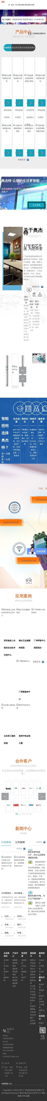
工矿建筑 (41, 1006)
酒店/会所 (41, 1011)
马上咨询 (36, 205)
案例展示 (22, 9)
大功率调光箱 (39, 19)
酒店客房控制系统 (14, 971)
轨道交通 (41, 985)
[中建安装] (15, 788)
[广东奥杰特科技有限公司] (4, 1)
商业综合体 (41, 997)
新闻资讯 (26, 9)
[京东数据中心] (15, 805)
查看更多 (22, 160)
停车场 (41, 1002)
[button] (7, 15)
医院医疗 (41, 991)
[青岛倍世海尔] (23, 805)
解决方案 (29, 9)
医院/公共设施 (33, 961)
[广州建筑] (38, 788)
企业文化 (6, 967)
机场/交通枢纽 (33, 1007)
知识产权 (23, 978)
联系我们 (32, 9)
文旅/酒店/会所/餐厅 (33, 1015)
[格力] (8, 805)
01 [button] (45, 14)
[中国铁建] (23, 788)
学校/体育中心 (33, 967)
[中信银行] (38, 805)
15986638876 (39, 33)
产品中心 (16, 9)
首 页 (9, 9)
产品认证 (23, 967)
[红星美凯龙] (31, 805)
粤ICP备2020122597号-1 (30, 1093)
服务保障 (6, 978)
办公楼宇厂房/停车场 (33, 989)
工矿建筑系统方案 (28, 561)
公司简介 (6, 961)
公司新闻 (20, 842)
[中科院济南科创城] (8, 788)
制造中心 (6, 973)
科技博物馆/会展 (33, 980)
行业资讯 (6, 842)
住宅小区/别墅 (33, 1022)
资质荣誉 (19, 9)
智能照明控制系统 (14, 963)
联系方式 (41, 1024)
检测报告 (23, 973)
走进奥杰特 (12, 14)
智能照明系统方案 (11, 523)
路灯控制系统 (14, 978)
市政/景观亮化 (33, 973)
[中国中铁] (31, 788)
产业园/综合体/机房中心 (33, 999)
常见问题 (41, 973)
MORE (19, 849)
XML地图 (26, 1096)
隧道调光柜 (14, 984)
